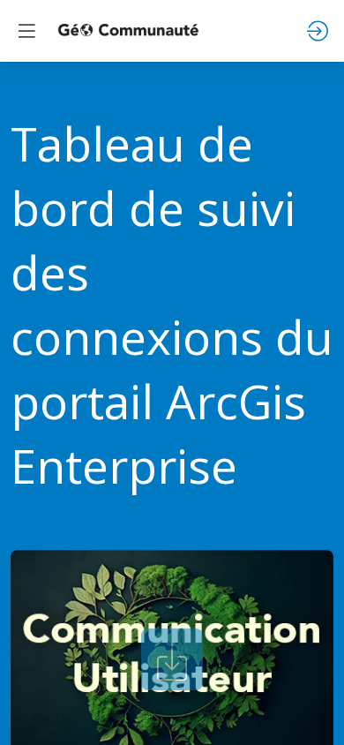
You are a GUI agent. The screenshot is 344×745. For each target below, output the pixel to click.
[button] (26, 31)
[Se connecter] (317, 31)
